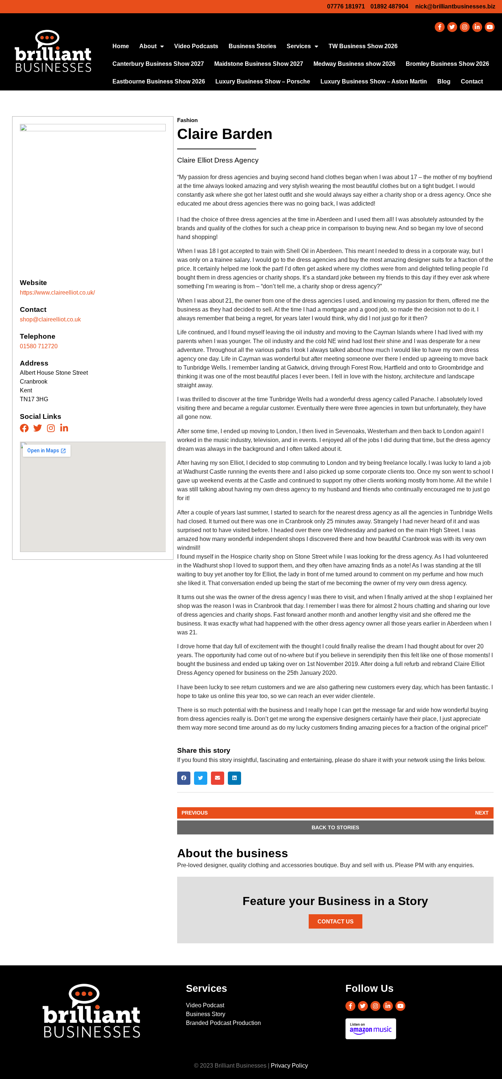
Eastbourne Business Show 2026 (158, 81)
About (148, 46)
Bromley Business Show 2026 (447, 64)
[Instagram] (465, 27)
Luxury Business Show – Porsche (262, 81)
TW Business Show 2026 (363, 46)
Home (120, 46)
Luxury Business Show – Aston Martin (373, 81)
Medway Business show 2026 (354, 64)
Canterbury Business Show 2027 (158, 64)
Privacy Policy (289, 1065)
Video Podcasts (196, 46)
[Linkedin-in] (477, 27)
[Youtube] (490, 27)
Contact (472, 81)
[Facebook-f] (440, 27)
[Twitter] (452, 27)
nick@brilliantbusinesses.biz (455, 6)
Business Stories (252, 46)
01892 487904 (389, 6)
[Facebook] (24, 428)
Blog (444, 81)
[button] (183, 778)
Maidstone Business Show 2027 (258, 64)
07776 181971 (346, 6)
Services (299, 46)
